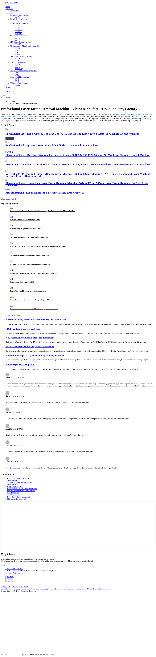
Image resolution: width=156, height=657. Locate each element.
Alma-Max (18, 34)
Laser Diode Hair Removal (76, 589)
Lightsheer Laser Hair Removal (123, 114)
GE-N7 (17, 40)
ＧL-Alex (18, 21)
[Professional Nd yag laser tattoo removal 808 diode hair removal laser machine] (7, 142)
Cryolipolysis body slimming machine (23, 71)
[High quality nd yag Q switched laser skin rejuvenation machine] (11, 270)
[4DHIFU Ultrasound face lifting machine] (11, 217)
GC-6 (17, 81)
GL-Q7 (17, 67)
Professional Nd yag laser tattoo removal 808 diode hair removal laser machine (51, 145)
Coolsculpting (45, 589)
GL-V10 (18, 44)
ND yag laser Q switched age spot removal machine (29, 255)
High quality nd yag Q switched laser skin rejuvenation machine (34, 273)
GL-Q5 (17, 65)
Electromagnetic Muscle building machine (25, 46)
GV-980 (18, 85)
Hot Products (5, 587)
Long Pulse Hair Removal (19, 19)
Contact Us (9, 91)
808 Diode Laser (13, 493)
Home (7, 7)
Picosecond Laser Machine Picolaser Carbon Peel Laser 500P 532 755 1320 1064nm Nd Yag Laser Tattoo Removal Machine (77, 155)
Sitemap (15, 587)
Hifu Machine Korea (8, 116)
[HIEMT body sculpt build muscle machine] (11, 226)
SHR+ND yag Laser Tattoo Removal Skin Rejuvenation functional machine (38, 246)
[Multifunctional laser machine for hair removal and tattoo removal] (8, 190)
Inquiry (3, 565)
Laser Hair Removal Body (10, 589)
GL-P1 (17, 17)
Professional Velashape (143, 114)
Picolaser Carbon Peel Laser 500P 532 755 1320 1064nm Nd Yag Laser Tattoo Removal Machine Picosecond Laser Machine (77, 164)
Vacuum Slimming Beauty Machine (20, 482)
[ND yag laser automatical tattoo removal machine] (11, 234)
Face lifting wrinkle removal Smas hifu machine (28, 291)
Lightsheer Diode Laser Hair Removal (21, 491)
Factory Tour (14, 11)
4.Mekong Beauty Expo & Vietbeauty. (23, 329)
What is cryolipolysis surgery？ (20, 364)
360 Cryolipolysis (13, 495)
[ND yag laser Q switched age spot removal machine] (11, 252)
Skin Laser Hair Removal (16, 499)
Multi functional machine (19, 36)
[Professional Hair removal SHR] (11, 279)
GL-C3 (17, 52)
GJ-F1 (17, 73)
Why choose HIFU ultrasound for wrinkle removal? (29, 338)
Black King (19, 69)
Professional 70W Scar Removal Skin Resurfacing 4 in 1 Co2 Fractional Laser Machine (42, 211)
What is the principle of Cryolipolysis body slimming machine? (34, 355)
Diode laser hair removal (19, 23)
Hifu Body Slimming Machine (18, 478)
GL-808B (18, 30)
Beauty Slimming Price (24, 116)
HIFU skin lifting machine (19, 77)
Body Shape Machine (15, 487)
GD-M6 (17, 60)
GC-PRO (18, 54)
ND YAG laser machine (18, 63)
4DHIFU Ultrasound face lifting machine (25, 220)
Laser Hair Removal (58, 589)
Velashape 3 (11, 485)
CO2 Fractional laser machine (21, 56)
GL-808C (18, 32)
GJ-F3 (17, 75)
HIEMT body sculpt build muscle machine (25, 229)
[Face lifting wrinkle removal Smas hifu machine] (11, 288)
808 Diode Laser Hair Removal (98, 589)
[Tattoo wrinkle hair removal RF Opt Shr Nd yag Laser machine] (11, 306)
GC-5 (17, 79)
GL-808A (18, 28)
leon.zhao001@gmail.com (14, 573)
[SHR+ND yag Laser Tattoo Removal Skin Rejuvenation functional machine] (11, 243)
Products (8, 13)
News (7, 87)
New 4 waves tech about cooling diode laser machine (29, 346)
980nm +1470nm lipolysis (19, 83)
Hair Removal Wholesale (30, 589)
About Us (9, 9)
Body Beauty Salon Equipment (18, 497)
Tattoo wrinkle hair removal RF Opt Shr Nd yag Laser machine (34, 309)
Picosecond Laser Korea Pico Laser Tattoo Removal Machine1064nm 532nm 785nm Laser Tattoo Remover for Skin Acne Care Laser (76, 184)
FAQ (7, 89)
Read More (10, 138)
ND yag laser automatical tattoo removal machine (29, 237)
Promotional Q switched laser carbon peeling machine (30, 300)
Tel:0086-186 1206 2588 (14, 569)
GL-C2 (17, 50)
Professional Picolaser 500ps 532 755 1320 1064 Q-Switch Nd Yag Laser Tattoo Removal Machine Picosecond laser (72, 133)
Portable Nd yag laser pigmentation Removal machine (30, 264)
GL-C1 (17, 48)
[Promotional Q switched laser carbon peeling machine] (12, 297)
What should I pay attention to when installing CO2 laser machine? (37, 320)
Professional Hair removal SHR (22, 282)
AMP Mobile (24, 587)
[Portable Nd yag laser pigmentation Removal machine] (11, 261)
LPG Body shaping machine (20, 42)
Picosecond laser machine (19, 15)
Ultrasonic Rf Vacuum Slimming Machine (22, 489)
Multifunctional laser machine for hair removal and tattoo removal (44, 192)
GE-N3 (17, 38)
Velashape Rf (12, 480)
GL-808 (17, 26)
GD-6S (17, 58)
